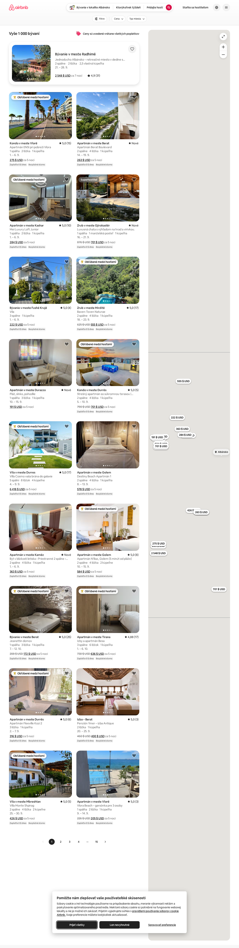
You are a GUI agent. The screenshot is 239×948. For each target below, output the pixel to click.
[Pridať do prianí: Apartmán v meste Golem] (134, 426)
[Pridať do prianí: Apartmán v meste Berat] (134, 97)
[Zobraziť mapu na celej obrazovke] (223, 36)
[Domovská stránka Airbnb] (18, 7)
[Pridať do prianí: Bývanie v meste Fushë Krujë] (67, 261)
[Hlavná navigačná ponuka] (226, 7)
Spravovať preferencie (162, 925)
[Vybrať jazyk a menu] (216, 7)
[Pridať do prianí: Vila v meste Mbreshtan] (67, 755)
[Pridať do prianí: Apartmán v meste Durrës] (67, 673)
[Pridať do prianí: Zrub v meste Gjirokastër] (134, 179)
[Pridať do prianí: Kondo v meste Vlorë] (67, 97)
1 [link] (51, 841)
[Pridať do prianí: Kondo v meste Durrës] (134, 344)
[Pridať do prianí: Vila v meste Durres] (67, 426)
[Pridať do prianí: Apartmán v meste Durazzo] (67, 344)
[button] (63, 75)
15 (96, 841)
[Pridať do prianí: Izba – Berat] (134, 673)
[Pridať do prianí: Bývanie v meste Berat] (67, 591)
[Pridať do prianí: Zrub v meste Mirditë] (134, 261)
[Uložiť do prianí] (132, 49)
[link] (43, 842)
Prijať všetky (77, 925)
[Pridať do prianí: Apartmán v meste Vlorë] (134, 755)
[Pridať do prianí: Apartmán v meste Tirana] (134, 591)
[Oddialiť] (223, 54)
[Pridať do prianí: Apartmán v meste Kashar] (67, 179)
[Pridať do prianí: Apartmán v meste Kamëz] (67, 508)
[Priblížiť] (223, 47)
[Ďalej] (105, 842)
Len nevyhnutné (119, 925)
